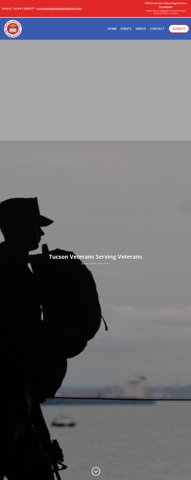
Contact (157, 29)
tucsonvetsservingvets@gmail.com (59, 8)
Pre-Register (166, 6)
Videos (141, 29)
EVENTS (126, 29)
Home (112, 29)
